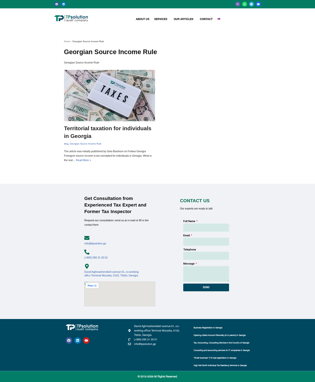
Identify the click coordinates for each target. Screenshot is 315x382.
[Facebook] (56, 4)
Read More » (83, 160)
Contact (206, 19)
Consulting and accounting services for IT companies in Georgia (222, 350)
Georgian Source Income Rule (85, 143)
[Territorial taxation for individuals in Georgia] (109, 95)
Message (189, 263)
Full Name (189, 221)
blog (66, 143)
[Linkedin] (63, 4)
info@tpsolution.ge (95, 243)
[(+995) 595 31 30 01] (86, 252)
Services (160, 19)
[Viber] (237, 4)
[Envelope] (258, 4)
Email (186, 235)
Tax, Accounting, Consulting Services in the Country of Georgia (221, 342)
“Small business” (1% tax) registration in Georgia (215, 358)
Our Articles (183, 19)
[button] (161, 19)
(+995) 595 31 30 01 (96, 257)
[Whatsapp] (244, 4)
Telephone (189, 249)
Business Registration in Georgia (208, 327)
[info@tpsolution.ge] (86, 237)
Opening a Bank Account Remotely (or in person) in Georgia (220, 335)
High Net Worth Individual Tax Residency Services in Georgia (220, 365)
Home (67, 41)
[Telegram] (251, 4)
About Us (142, 19)
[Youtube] (86, 340)
